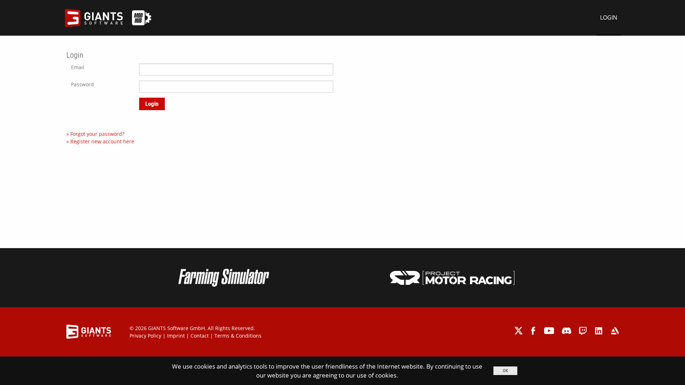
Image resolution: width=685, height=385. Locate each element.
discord (567, 331)
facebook (534, 331)
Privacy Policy (145, 335)
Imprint (176, 335)
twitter (519, 331)
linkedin (599, 331)
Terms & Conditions (238, 335)
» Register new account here (100, 141)
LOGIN (608, 17)
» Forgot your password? (95, 133)
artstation (614, 331)
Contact (200, 335)
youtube (549, 331)
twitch (583, 331)
